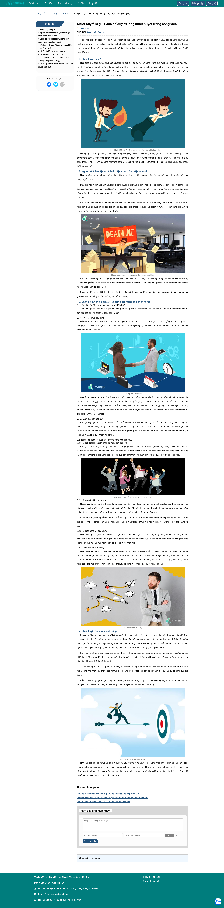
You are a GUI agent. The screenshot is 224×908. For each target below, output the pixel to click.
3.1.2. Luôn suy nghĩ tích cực (51, 54)
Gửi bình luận (90, 841)
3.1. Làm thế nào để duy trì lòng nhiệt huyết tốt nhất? (56, 46)
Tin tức (64, 13)
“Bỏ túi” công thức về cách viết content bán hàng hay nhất (103, 801)
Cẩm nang (53, 13)
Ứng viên (93, 3)
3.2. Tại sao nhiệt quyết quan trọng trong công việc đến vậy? (54, 59)
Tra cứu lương (65, 3)
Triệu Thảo (84, 28)
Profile (80, 3)
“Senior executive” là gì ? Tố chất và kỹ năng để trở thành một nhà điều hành (112, 797)
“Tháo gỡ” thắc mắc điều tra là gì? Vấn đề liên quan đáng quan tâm (108, 794)
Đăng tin (183, 3)
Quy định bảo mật (151, 881)
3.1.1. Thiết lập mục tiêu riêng (51, 51)
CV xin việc (34, 3)
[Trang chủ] (15, 3)
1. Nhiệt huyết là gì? (46, 29)
